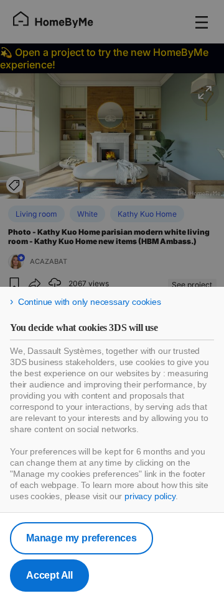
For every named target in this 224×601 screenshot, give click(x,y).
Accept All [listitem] (49, 575)
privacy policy (149, 496)
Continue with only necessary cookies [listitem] (89, 302)
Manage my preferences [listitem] (81, 538)
